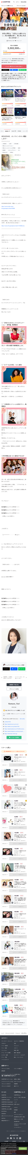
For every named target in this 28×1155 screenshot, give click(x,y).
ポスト (6, 70)
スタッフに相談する (18, 1068)
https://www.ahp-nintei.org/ (11, 733)
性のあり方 (5, 152)
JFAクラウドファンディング (7, 1115)
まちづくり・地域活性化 (19, 1041)
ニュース (16, 1099)
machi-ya (3, 1118)
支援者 (13, 131)
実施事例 (16, 1083)
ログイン (17, 2)
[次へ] (26, 17)
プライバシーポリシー (18, 1114)
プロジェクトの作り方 (5, 1083)
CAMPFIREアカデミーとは (6, 1079)
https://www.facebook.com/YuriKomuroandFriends (15, 729)
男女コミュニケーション (8, 145)
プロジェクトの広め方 (5, 1086)
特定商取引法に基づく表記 (19, 1116)
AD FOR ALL (4, 1111)
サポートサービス (17, 1081)
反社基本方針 (16, 1121)
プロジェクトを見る (14, 689)
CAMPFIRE (3, 1095)
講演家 (4, 150)
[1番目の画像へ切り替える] (3, 28)
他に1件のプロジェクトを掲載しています (15, 710)
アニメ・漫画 (4, 1048)
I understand (22, 1148)
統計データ (16, 1086)
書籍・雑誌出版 (17, 1052)
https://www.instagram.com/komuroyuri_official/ (15, 731)
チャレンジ (19, 40)
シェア (14, 70)
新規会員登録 (23, 2)
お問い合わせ (16, 1104)
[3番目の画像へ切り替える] (14, 28)
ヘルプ (15, 1102)
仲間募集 (19, 131)
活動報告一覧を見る (14, 684)
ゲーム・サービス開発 (5, 1052)
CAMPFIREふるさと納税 (6, 1109)
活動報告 (7, 131)
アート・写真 (4, 1057)
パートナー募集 (22, 1141)
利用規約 (16, 1109)
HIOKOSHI (3, 1113)
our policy (14, 1153)
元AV (10, 143)
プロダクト (3, 1043)
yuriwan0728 (8, 721)
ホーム (2, 131)
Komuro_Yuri (11, 40)
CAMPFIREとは (17, 1095)
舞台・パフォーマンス (18, 1057)
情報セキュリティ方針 (18, 1119)
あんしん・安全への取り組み (20, 1097)
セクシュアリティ (12, 150)
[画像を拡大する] (12, 761)
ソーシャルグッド (5, 1059)
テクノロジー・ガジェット (6, 1041)
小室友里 (4, 143)
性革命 (11, 152)
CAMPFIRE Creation (5, 1099)
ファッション (4, 1050)
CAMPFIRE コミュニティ (6, 1097)
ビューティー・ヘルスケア (19, 1055)
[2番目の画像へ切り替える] (8, 28)
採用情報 (14, 1141)
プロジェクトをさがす (21, 5)
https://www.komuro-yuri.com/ (12, 724)
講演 (19, 148)
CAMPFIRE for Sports (5, 1106)
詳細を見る (4, 765)
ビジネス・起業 (4, 1055)
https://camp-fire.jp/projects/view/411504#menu (13, 226)
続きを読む (22, 718)
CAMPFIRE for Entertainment (7, 1104)
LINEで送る (23, 70)
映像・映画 (16, 1050)
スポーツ (16, 1048)
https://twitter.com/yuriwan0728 (12, 726)
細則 (15, 1112)
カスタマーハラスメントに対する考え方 (20, 1124)
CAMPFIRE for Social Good (7, 1102)
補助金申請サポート (5, 1120)
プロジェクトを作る (5, 1068)
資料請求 (3, 1070)
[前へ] (2, 17)
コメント (25, 131)
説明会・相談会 (17, 1079)
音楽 (15, 1043)
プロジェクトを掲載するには (7, 5)
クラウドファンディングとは (7, 1081)
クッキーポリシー (17, 1127)
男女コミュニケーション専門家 (9, 148)
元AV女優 (16, 143)
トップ (2, 1033)
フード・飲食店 (4, 1045)
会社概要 (6, 1141)
